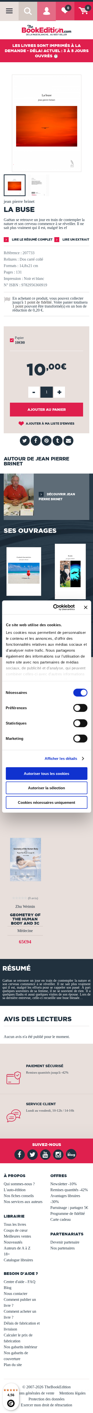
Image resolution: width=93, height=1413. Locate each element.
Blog (7, 1288)
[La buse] (46, 168)
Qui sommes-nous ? (19, 1184)
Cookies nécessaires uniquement (46, 802)
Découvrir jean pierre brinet (57, 497)
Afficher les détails (61, 758)
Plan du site (13, 1365)
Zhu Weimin (25, 907)
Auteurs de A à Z (17, 1248)
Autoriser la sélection (46, 788)
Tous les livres (15, 1224)
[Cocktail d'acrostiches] (23, 571)
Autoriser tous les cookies (46, 773)
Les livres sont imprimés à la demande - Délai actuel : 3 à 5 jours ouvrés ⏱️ (47, 50)
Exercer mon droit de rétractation (46, 1405)
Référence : (13, 253)
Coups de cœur (16, 1230)
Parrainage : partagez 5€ (69, 1207)
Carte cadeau (60, 1219)
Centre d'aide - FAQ (19, 1282)
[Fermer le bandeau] (85, 607)
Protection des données (46, 1399)
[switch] (80, 708)
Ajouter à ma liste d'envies (49, 423)
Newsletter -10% (63, 1184)
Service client (41, 1104)
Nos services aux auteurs (23, 1202)
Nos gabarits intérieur (20, 1347)
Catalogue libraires (18, 1260)
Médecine (25, 931)
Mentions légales (72, 1393)
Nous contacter (15, 1293)
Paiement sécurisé (44, 1066)
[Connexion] (46, 14)
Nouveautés (13, 1242)
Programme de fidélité (67, 1213)
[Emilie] (70, 571)
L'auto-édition (15, 1190)
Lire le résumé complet (32, 239)
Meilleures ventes (17, 1236)
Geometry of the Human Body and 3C (25, 919)
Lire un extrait (75, 239)
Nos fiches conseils (19, 1196)
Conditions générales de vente (30, 1393)
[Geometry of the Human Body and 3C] (25, 859)
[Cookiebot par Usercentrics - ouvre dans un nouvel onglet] (55, 607)
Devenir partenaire (64, 1242)
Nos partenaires (62, 1248)
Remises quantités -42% (69, 1190)
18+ (7, 1254)
